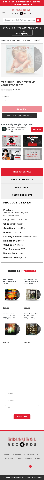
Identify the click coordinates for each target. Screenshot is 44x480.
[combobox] (22, 20)
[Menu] (3, 11)
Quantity (5, 96)
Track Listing (22, 187)
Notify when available (19, 116)
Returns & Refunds (25, 458)
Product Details (22, 172)
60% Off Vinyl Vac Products (22, 28)
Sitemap (38, 458)
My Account (37, 11)
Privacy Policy (32, 454)
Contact (7, 454)
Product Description (22, 180)
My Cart (41, 11)
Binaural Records (16, 477)
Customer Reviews (22, 195)
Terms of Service (8, 458)
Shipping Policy (19, 454)
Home (3, 40)
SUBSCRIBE (22, 417)
